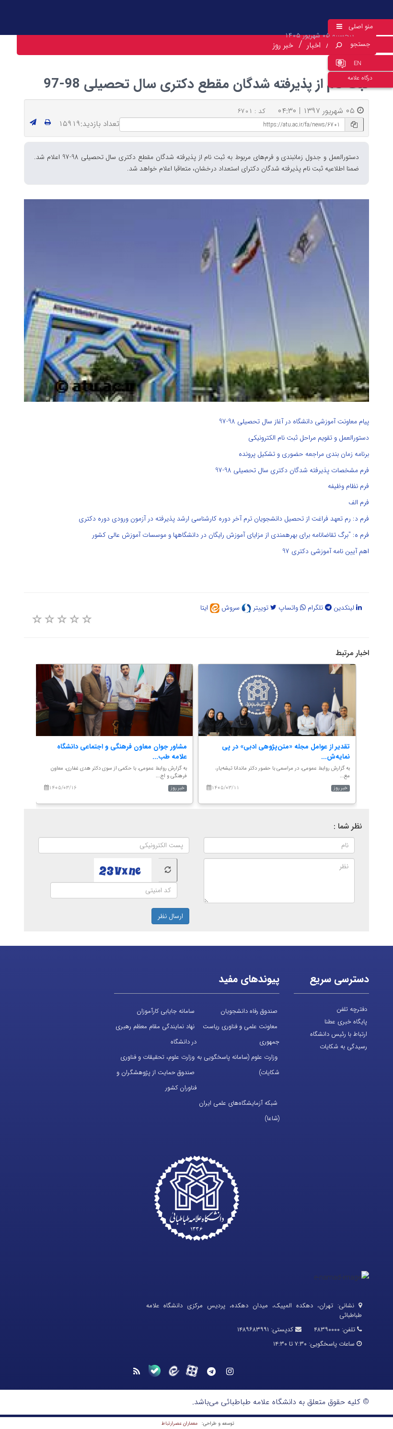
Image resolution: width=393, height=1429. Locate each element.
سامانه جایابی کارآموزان (166, 1011)
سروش (231, 607)
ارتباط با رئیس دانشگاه (338, 1034)
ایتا (205, 607)
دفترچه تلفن (351, 1009)
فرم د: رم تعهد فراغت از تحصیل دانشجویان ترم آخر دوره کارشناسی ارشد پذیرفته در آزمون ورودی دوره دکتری (223, 518)
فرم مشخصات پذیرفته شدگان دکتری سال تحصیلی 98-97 (292, 470)
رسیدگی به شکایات (343, 1047)
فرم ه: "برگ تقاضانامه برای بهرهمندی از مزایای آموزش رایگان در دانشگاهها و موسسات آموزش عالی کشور (230, 535)
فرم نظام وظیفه (348, 486)
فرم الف (358, 502)
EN (357, 63)
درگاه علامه (359, 77)
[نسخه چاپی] (47, 122)
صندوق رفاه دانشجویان (248, 1011)
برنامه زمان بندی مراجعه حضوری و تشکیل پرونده (304, 454)
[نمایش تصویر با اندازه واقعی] (197, 300)
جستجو (360, 44)
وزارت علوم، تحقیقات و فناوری (157, 1057)
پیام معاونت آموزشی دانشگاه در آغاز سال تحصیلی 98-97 (294, 421)
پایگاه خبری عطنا (345, 1022)
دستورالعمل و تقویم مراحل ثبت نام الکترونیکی (307, 437)
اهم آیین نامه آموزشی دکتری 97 (325, 551)
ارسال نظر (170, 916)
